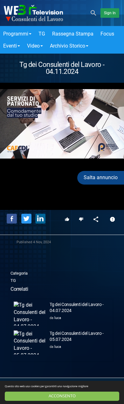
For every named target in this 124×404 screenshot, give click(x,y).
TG (41, 34)
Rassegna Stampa (72, 34)
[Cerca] (93, 12)
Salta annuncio (101, 177)
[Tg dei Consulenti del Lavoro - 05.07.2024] (30, 342)
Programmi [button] (15, 34)
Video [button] (33, 46)
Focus (107, 34)
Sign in (110, 13)
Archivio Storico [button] (67, 46)
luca (57, 318)
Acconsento (62, 396)
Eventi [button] (10, 46)
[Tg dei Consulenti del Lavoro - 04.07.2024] (30, 314)
